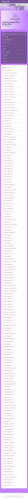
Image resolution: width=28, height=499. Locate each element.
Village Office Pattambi (8, 426)
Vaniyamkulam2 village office (9, 75)
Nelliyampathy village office (9, 373)
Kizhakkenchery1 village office (9, 312)
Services (4, 45)
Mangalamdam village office (9, 267)
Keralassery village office (8, 163)
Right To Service (6, 52)
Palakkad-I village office (8, 171)
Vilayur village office (7, 330)
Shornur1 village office (7, 70)
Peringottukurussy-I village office (10, 144)
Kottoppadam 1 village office (9, 338)
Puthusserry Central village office (10, 291)
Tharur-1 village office (7, 322)
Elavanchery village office (8, 413)
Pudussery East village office (9, 184)
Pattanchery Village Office (8, 394)
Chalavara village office (8, 474)
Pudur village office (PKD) (8, 203)
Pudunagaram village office (8, 376)
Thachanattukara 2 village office (9, 261)
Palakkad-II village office (8, 298)
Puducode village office (8, 264)
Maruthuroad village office (8, 277)
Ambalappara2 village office (9, 346)
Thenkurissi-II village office (8, 86)
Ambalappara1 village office (9, 94)
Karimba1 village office (8, 240)
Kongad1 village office (7, 229)
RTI (25, 8)
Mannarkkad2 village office (8, 128)
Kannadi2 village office (7, 187)
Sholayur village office (7, 221)
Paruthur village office (7, 235)
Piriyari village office (7, 150)
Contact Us (5, 61)
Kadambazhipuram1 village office (10, 81)
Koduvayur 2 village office (8, 415)
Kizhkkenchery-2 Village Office (9, 152)
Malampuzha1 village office (9, 112)
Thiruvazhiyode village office (9, 391)
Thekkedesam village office (8, 381)
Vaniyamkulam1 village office (9, 107)
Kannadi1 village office (7, 179)
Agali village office (7, 421)
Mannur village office (7, 296)
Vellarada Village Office (7, 39)
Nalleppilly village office (8, 354)
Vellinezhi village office (7, 118)
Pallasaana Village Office (8, 399)
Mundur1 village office (7, 182)
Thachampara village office (8, 429)
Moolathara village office (8, 370)
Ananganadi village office (8, 272)
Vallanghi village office (7, 344)
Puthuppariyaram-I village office (9, 288)
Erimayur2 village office (8, 301)
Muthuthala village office (8, 471)
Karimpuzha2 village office (8, 115)
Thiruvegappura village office (9, 232)
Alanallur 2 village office (8, 479)
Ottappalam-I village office (8, 211)
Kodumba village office (8, 160)
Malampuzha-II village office (9, 314)
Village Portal (5, 1)
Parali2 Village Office (7, 120)
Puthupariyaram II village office (9, 285)
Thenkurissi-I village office (8, 89)
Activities (4, 49)
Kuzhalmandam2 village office (9, 325)
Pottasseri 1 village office (8, 450)
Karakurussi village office (8, 437)
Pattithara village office (8, 237)
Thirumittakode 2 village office (9, 368)
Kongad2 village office (7, 168)
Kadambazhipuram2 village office (10, 477)
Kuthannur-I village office (8, 306)
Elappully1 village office (8, 174)
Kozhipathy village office (8, 360)
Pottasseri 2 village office (8, 445)
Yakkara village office (7, 123)
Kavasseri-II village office (8, 195)
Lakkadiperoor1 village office (9, 197)
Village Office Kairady (7, 397)
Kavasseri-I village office (8, 304)
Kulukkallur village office (8, 463)
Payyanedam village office (8, 434)
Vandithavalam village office (9, 455)
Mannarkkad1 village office (8, 447)
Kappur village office (7, 256)
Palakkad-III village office (8, 166)
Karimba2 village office (8, 439)
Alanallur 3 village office (8, 341)
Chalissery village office (8, 251)
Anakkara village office (7, 349)
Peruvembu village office (8, 131)
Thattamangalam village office (9, 405)
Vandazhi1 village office (8, 320)
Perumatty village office (8, 410)
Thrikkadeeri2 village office (8, 275)
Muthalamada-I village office (9, 442)
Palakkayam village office (8, 259)
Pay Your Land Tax (7, 42)
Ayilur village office (7, 386)
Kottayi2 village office (7, 147)
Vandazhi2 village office (8, 485)
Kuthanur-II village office (8, 208)
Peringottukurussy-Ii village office (10, 224)
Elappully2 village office (8, 280)
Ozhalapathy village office (8, 253)
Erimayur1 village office (8, 216)
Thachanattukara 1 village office (9, 453)
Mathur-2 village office (7, 336)
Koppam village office (7, 469)
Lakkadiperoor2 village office (9, 192)
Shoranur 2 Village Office (8, 83)
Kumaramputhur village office (9, 333)
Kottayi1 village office (7, 99)
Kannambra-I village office (8, 309)
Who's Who (5, 55)
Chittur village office (7, 389)
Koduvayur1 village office (8, 402)
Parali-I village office (7, 283)
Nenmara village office (8, 365)
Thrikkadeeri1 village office (8, 91)
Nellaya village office (7, 155)
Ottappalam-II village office (8, 96)
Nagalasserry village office (8, 245)
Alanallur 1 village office (8, 431)
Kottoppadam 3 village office (9, 423)
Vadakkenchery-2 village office (9, 139)
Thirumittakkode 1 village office (9, 248)
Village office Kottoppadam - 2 (9, 466)
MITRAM (22, 8)
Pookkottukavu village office (9, 102)
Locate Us (5, 58)
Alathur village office (7, 213)
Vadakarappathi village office (9, 357)
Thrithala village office (7, 243)
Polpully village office (7, 176)
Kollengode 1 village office (8, 352)
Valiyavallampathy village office (9, 384)
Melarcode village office (8, 317)
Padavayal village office (8, 482)
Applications (12, 5)
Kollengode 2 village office (8, 378)
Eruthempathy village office (8, 418)
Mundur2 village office (7, 205)
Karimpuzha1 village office (8, 104)
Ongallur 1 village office (8, 458)
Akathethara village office (8, 293)
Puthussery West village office (9, 190)
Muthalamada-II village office (9, 407)
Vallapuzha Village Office (8, 461)
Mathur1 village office (7, 328)
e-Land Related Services (21, 5)
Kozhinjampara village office (9, 269)
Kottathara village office (8, 200)
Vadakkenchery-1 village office (9, 136)
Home (4, 33)
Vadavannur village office (8, 362)
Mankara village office (7, 158)
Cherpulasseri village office (8, 78)
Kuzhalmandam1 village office (9, 219)
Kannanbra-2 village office (8, 142)
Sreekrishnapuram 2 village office (10, 110)
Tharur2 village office (7, 126)
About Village (5, 36)
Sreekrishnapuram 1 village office (10, 73)
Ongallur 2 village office (8, 134)
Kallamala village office (8, 227)
